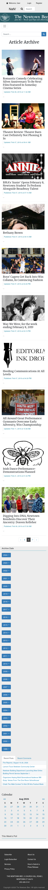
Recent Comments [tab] (24, 758)
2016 (5, 617)
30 (31, 807)
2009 (5, 671)
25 (18, 822)
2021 (5, 578)
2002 (5, 725)
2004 (5, 710)
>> (43, 799)
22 (43, 818)
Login (29, 3)
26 (5, 807)
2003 (5, 718)
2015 (5, 625)
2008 (5, 679)
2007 (5, 687)
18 (18, 818)
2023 (5, 562)
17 (11, 818)
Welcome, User (14, 3)
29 (24, 807)
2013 (5, 640)
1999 (5, 749)
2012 (5, 648)
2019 (5, 593)
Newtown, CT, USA (12, 9)
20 (31, 818)
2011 (5, 656)
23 (5, 822)
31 (37, 807)
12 (24, 814)
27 (11, 807)
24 (11, 822)
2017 (5, 609)
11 (18, 814)
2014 (5, 632)
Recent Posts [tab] (9, 758)
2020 (5, 586)
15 (43, 814)
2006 (5, 694)
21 (37, 818)
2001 (5, 733)
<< (4, 799)
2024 (5, 555)
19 (24, 818)
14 (37, 814)
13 (31, 814)
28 (18, 807)
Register (39, 3)
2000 (5, 741)
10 (11, 814)
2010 (5, 663)
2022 (5, 570)
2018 (5, 601)
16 (5, 818)
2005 (5, 702)
